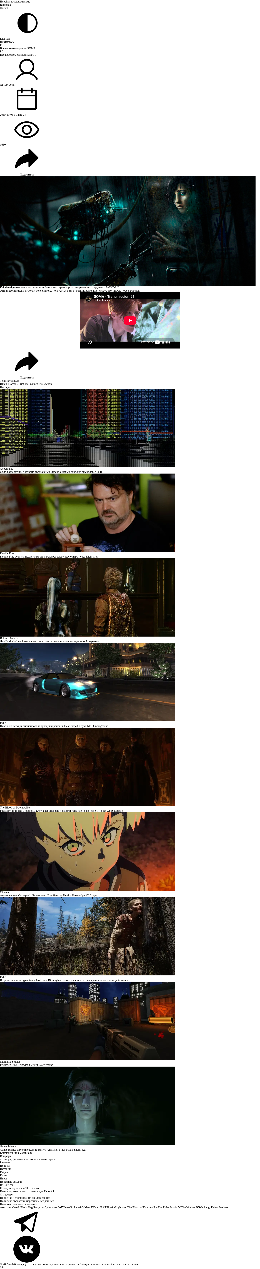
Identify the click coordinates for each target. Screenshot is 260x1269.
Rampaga (5, 4)
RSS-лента (6, 1184)
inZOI (81, 1207)
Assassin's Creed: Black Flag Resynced (22, 1207)
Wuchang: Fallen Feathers (213, 1207)
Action (48, 383)
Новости (5, 1165)
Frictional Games (28, 383)
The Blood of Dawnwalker (142, 1207)
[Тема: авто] (27, 23)
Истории (5, 1168)
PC (2, 45)
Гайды (4, 1172)
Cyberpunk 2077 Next (57, 1207)
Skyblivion (121, 1207)
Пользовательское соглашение (18, 1204)
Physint (111, 1207)
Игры (3, 383)
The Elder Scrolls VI (169, 1207)
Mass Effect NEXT (96, 1207)
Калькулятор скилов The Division (20, 1188)
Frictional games (10, 287)
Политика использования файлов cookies (25, 1197)
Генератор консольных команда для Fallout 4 (27, 1191)
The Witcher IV (190, 1207)
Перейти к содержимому (15, 1)
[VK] (130, 1249)
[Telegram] (130, 1222)
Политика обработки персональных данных (27, 1200)
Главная (5, 38)
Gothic (74, 1207)
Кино (3, 1175)
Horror (12, 383)
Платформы (7, 41)
